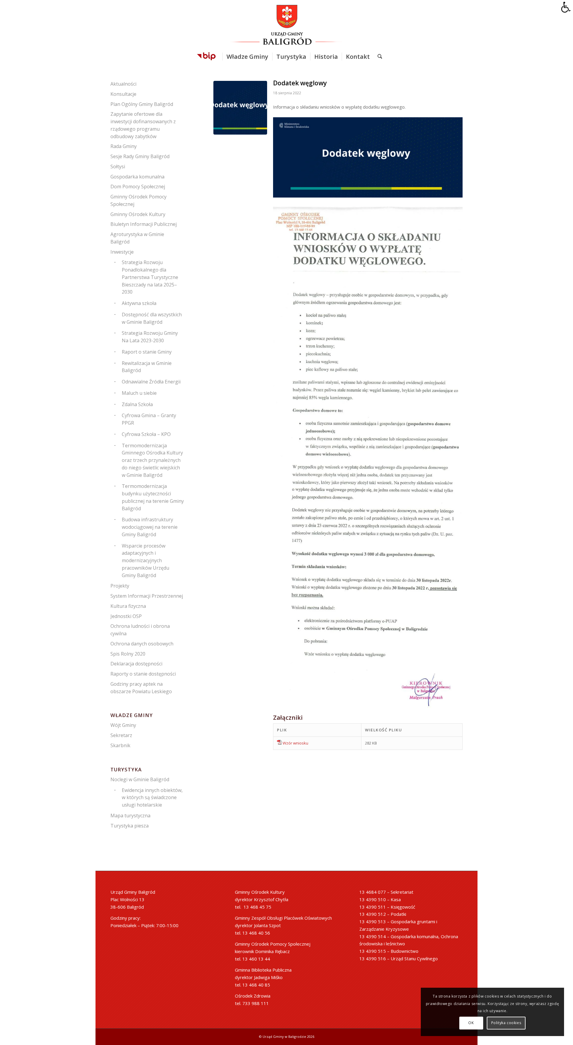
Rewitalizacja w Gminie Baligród (147, 367)
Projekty (119, 585)
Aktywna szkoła (139, 303)
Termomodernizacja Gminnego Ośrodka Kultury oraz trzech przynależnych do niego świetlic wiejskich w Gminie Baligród (152, 460)
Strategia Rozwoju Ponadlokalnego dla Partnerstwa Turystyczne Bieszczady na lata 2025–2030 (150, 277)
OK (471, 1022)
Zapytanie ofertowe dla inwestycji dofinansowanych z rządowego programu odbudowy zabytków (143, 125)
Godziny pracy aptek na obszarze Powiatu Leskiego (141, 688)
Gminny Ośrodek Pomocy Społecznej (138, 200)
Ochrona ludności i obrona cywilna (140, 630)
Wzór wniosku (295, 743)
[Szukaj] (378, 56)
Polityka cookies (506, 1022)
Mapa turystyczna (130, 815)
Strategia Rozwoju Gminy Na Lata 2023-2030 (150, 337)
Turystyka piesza (129, 825)
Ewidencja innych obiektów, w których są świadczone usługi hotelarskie (152, 797)
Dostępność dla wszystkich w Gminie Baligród (152, 318)
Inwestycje (122, 252)
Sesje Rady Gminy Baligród (140, 156)
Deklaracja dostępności (136, 663)
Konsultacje (123, 94)
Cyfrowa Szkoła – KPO (146, 434)
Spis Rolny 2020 (127, 654)
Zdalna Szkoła (137, 404)
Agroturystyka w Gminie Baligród (137, 238)
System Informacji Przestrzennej (146, 596)
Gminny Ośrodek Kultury (137, 214)
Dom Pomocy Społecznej (137, 186)
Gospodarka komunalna (137, 176)
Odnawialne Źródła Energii (151, 381)
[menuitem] (206, 56)
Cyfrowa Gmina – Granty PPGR (149, 419)
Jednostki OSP (126, 616)
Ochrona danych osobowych (141, 643)
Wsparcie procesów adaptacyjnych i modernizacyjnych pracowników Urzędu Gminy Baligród (145, 560)
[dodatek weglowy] (240, 108)
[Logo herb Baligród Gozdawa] (286, 24)
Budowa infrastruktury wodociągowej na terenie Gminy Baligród (150, 527)
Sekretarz (121, 735)
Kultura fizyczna (128, 606)
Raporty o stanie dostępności (143, 674)
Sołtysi (117, 166)
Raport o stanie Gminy (147, 352)
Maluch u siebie (139, 393)
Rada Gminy (123, 146)
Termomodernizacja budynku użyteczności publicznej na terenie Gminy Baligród (153, 497)
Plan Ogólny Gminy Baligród (141, 104)
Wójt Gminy (123, 725)
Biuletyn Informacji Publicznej (143, 224)
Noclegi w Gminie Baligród (139, 779)
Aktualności (123, 84)
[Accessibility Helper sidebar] (566, 7)
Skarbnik (120, 745)
